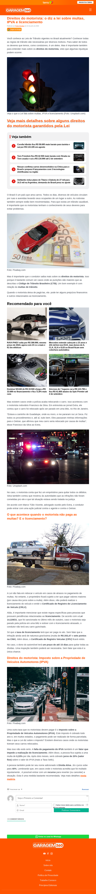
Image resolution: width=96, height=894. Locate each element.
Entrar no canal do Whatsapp (50, 837)
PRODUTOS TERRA (85, 2)
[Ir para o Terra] (48, 2)
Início (48, 860)
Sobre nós (48, 865)
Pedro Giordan (19, 26)
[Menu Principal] (90, 10)
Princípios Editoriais (48, 885)
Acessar (85, 789)
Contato (48, 870)
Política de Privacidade (48, 875)
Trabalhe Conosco (48, 880)
